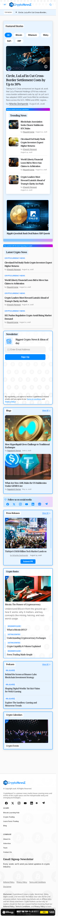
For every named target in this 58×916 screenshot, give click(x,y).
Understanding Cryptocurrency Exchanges (26, 637)
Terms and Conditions (37, 882)
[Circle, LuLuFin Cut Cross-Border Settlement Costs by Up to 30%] (28, 58)
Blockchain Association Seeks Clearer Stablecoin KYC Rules (32, 125)
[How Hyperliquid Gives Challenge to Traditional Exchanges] (28, 428)
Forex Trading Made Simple (19, 654)
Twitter (14, 504)
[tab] (8, 35)
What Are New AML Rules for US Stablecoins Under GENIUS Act (26, 484)
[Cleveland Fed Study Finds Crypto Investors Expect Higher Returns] (13, 141)
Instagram (20, 504)
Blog (5, 826)
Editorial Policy (8, 882)
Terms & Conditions (34, 399)
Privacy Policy (10, 402)
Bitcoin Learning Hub (11, 813)
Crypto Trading (9, 817)
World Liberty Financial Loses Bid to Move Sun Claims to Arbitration (32, 163)
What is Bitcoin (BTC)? (17, 629)
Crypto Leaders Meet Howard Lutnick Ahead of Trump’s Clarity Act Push (33, 180)
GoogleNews (39, 504)
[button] (4, 4)
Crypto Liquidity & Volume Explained (24, 646)
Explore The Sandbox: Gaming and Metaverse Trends (21, 704)
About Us (6, 839)
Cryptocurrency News (15, 258)
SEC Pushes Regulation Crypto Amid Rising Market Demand (28, 317)
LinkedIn (32, 504)
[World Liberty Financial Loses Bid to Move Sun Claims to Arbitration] (13, 162)
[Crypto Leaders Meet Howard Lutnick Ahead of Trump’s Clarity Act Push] (13, 179)
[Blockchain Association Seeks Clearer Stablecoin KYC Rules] (13, 124)
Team (5, 848)
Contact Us (7, 852)
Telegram (46, 504)
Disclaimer (7, 887)
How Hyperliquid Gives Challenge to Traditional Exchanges (27, 446)
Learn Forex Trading (11, 821)
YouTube (26, 504)
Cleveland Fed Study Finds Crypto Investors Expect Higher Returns (33, 142)
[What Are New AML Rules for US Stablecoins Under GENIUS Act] (28, 467)
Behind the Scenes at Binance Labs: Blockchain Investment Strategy (21, 676)
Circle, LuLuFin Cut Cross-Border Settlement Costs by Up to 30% (25, 80)
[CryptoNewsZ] (20, 4)
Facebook (7, 504)
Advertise (7, 843)
